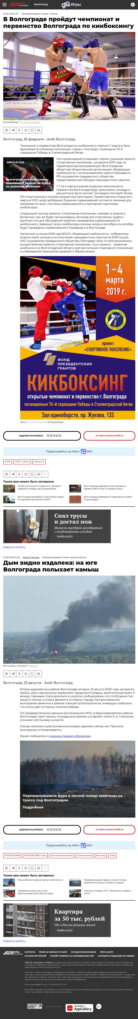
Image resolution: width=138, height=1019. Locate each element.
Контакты (30, 952)
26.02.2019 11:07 (10, 14)
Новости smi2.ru (14, 547)
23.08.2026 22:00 (11, 557)
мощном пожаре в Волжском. (70, 736)
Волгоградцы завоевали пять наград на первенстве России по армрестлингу (105, 487)
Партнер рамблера (54, 1006)
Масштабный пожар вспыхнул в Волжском (40, 880)
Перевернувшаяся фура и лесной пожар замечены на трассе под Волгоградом (72, 798)
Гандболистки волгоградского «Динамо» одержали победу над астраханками (39, 487)
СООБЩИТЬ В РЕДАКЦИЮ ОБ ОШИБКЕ (116, 956)
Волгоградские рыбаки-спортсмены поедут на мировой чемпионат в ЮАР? (41, 498)
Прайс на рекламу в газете (53, 952)
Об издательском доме (83, 952)
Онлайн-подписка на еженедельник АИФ (72, 956)
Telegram (33, 666)
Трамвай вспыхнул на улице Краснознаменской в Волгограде (35, 892)
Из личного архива (30, 122)
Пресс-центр (106, 952)
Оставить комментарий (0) (109, 436)
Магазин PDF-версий (35, 956)
